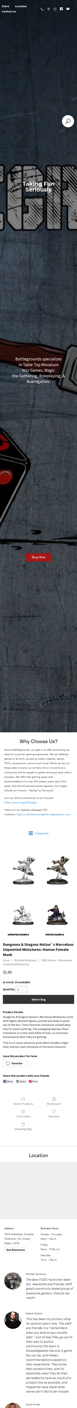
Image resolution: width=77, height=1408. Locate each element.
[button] (15, 1063)
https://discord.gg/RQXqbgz (20, 802)
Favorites (53, 1116)
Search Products (23, 1104)
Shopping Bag (23, 1129)
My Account (54, 1104)
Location (21, 6)
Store (6, 960)
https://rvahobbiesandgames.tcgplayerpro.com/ (43, 814)
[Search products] (68, 121)
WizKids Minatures (25, 960)
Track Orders (23, 1116)
